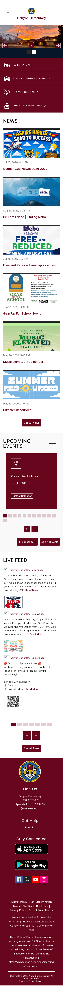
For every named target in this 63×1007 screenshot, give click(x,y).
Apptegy (37, 981)
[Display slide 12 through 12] (5, 520)
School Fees (35, 910)
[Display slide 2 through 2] (10, 515)
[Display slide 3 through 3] (15, 515)
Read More (32, 590)
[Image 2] (34, 52)
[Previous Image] (5, 45)
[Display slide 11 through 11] (54, 515)
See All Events (49, 541)
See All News (31, 422)
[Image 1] (29, 52)
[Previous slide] (27, 735)
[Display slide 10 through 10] (49, 515)
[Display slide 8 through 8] (39, 515)
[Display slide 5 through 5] (24, 515)
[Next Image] (58, 45)
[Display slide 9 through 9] (44, 515)
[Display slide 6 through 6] (29, 515)
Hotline (49, 910)
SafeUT (28, 827)
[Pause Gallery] (31, 45)
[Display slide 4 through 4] (19, 515)
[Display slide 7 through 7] (34, 515)
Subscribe (26, 542)
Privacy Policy (18, 910)
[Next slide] (36, 735)
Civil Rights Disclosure (35, 906)
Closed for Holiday (24, 476)
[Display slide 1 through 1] (5, 515)
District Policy (19, 901)
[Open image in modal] (13, 602)
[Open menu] (8, 12)
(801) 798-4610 (30, 808)
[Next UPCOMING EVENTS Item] (34, 529)
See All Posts (31, 748)
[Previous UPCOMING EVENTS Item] (27, 529)
